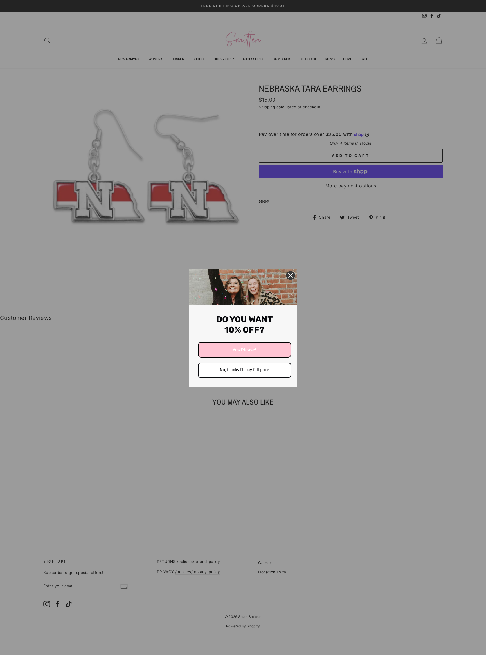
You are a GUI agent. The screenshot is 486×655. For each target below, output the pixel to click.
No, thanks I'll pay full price (244, 369)
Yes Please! (244, 350)
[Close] (290, 275)
